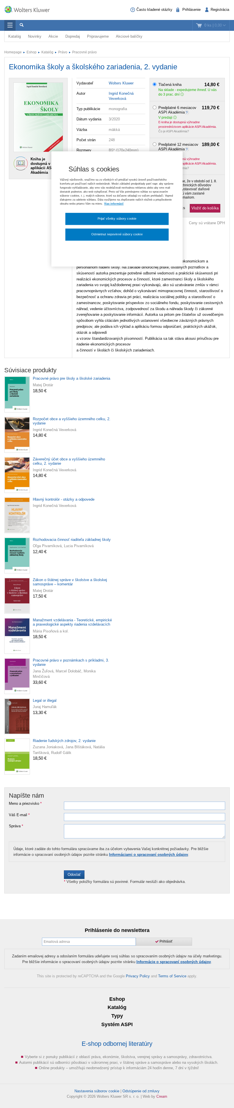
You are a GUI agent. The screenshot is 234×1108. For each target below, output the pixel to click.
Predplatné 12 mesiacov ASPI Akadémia (189, 146)
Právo (62, 52)
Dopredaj (72, 36)
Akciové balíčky (129, 36)
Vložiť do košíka (205, 208)
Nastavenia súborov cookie (96, 1091)
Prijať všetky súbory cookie (117, 219)
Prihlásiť (166, 941)
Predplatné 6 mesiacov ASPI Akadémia (189, 110)
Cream (161, 1096)
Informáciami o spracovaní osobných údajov (148, 854)
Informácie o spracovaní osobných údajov (173, 962)
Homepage (13, 52)
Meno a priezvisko (25, 804)
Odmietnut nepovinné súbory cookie (116, 234)
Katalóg (14, 36)
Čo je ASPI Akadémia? (173, 131)
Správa (16, 826)
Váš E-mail (19, 815)
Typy (117, 1016)
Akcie (53, 36)
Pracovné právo (84, 52)
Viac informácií (114, 203)
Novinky (34, 36)
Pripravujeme (98, 36)
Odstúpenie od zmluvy (141, 1091)
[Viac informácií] (187, 112)
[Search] (21, 25)
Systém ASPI (117, 1024)
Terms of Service (172, 976)
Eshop (32, 52)
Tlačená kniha (189, 84)
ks (183, 208)
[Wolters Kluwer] (30, 9)
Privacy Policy (138, 976)
